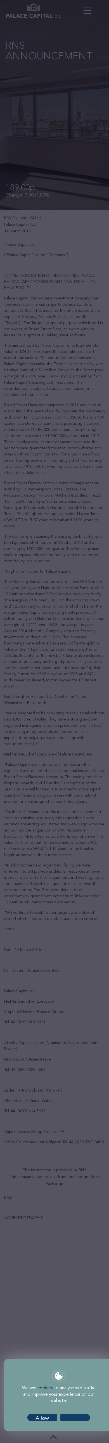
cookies (45, 1388)
